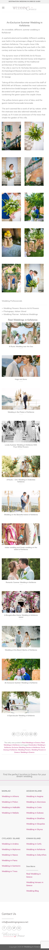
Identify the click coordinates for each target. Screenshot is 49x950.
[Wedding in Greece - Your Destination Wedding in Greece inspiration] (24, 8)
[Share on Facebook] (18, 734)
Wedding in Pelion (10, 802)
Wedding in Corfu (33, 844)
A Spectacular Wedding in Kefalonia (21, 715)
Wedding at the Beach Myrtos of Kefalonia (21, 650)
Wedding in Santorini (11, 866)
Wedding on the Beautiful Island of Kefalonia (21, 515)
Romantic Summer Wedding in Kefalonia (21, 582)
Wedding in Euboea (34, 813)
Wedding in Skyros (34, 829)
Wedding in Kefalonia (35, 849)
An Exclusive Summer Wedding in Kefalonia (21, 683)
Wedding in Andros (10, 844)
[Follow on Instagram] (9, 928)
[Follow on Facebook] (4, 928)
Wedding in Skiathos (35, 818)
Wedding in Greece (27, 752)
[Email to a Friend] (27, 734)
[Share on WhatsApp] (14, 734)
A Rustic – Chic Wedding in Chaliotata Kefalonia (21, 481)
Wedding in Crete (34, 807)
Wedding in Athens (10, 796)
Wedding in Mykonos (11, 849)
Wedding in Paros (9, 860)
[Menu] (3, 8)
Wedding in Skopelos (35, 824)
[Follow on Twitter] (14, 928)
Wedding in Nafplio (10, 813)
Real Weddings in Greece (31, 742)
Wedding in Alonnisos (36, 802)
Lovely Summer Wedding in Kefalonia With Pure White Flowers (21, 446)
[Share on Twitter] (22, 734)
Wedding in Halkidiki (11, 807)
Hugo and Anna (21, 379)
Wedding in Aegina (34, 796)
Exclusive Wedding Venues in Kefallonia (26, 747)
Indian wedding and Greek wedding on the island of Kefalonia (21, 548)
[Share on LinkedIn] (35, 734)
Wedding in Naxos (10, 855)
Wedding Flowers (24, 750)
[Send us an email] (19, 928)
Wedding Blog (32, 891)
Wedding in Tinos (9, 871)
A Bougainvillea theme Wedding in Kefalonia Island (21, 616)
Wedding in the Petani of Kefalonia (21, 412)
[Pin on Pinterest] (31, 734)
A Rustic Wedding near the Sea (21, 346)
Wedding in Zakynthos (36, 855)
